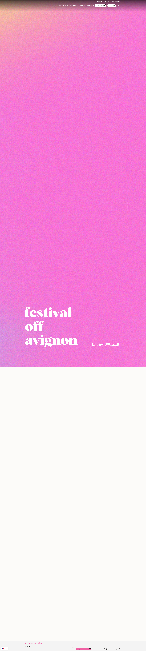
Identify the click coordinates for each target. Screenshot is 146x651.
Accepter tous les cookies (83, 649)
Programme (101, 5)
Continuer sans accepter (112, 649)
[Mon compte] (118, 5)
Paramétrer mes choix (98, 649)
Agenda (113, 5)
